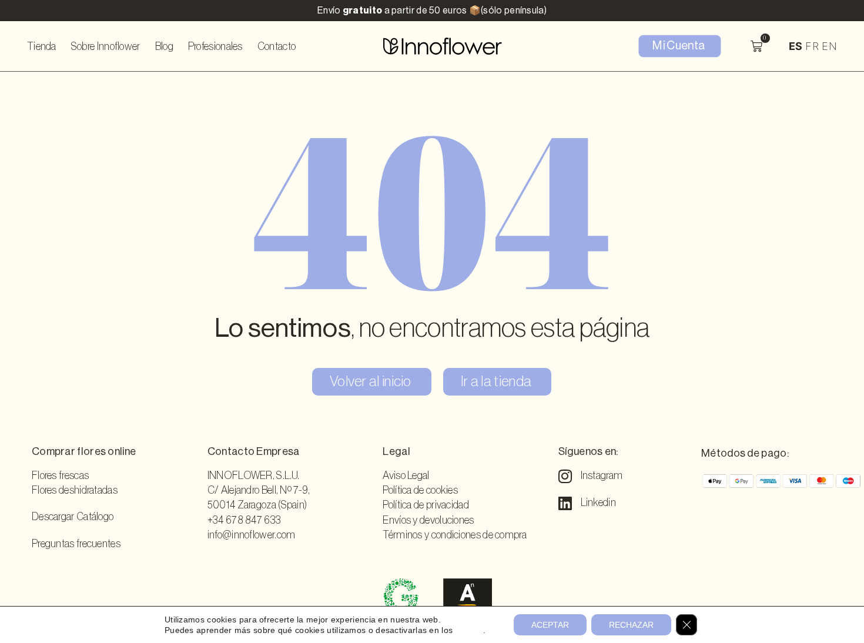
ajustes (469, 630)
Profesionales (215, 46)
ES (796, 46)
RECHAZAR (631, 624)
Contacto (276, 46)
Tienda (41, 46)
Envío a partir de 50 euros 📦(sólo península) (432, 10)
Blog (164, 46)
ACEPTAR (550, 624)
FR (812, 46)
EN (829, 46)
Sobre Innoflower (105, 46)
